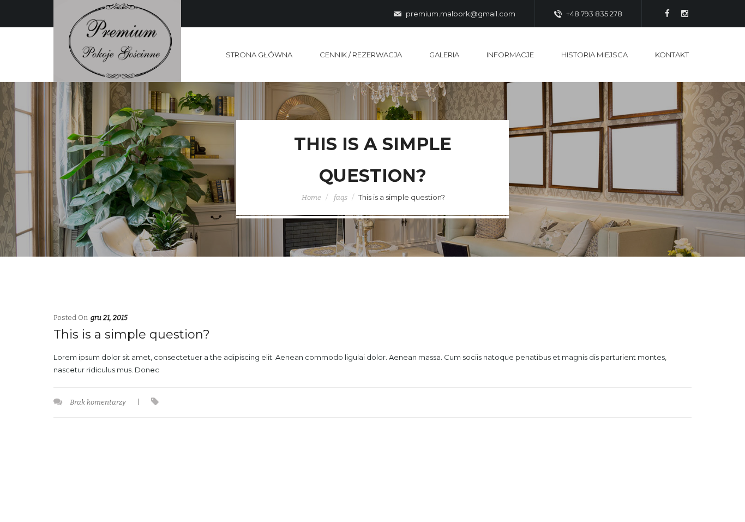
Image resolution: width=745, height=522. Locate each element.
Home (311, 197)
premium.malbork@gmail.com (459, 13)
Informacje (510, 54)
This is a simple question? (131, 334)
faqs (340, 197)
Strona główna (259, 54)
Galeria (444, 54)
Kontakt (672, 54)
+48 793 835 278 (593, 13)
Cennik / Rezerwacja (361, 54)
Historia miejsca (594, 54)
